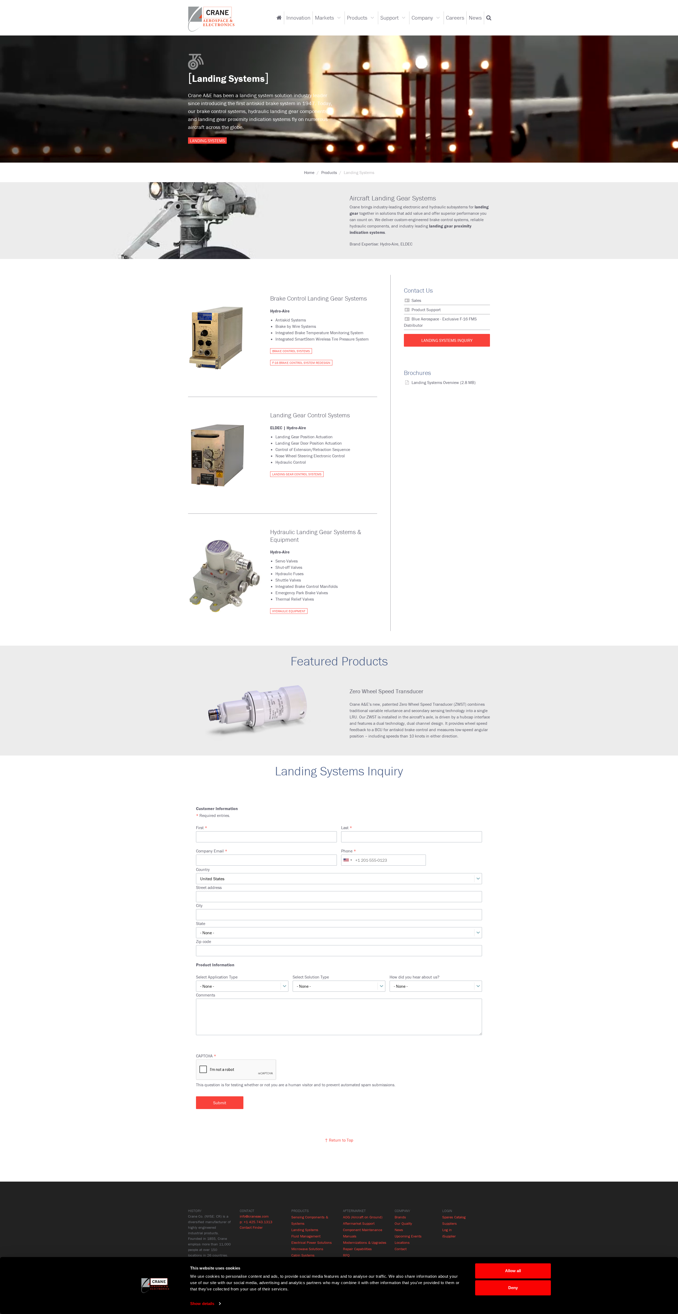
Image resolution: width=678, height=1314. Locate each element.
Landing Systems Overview (435, 382)
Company (422, 17)
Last (345, 827)
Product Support (426, 309)
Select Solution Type (311, 977)
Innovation (298, 17)
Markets (324, 17)
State (200, 923)
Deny (513, 1287)
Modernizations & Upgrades (364, 1242)
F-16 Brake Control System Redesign (301, 363)
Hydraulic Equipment (288, 611)
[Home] (211, 18)
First (200, 827)
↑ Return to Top (339, 1140)
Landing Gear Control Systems (297, 474)
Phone (347, 850)
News (475, 17)
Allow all (513, 1270)
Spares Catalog (454, 1217)
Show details (202, 1303)
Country (203, 869)
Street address (209, 887)
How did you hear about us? (414, 977)
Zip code (203, 941)
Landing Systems (304, 1229)
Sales (416, 300)
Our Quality (403, 1223)
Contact (401, 1248)
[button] (489, 17)
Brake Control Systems (291, 351)
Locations (402, 1242)
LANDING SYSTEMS (207, 140)
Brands (400, 1217)
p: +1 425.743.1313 (256, 1221)
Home (309, 172)
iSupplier (449, 1236)
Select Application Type (217, 977)
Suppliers (449, 1223)
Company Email (210, 850)
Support (389, 17)
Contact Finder (251, 1227)
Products (357, 17)
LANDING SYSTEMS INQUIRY (446, 340)
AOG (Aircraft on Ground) (362, 1217)
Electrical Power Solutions (311, 1242)
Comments (205, 995)
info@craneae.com (254, 1216)
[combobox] (347, 860)
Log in (447, 1229)
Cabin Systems (303, 1255)
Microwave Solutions (307, 1248)
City (199, 905)
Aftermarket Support (358, 1223)
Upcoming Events (408, 1236)
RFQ (346, 1255)
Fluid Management (305, 1236)
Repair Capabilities (357, 1248)
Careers (455, 17)
